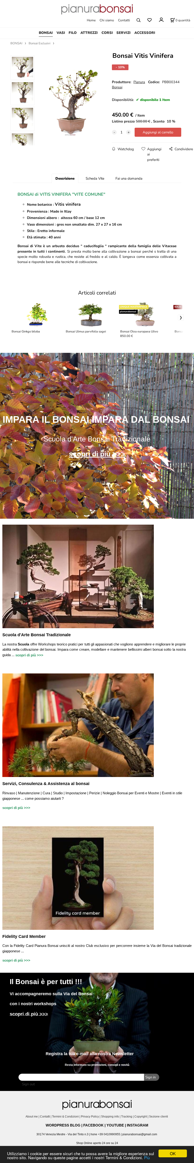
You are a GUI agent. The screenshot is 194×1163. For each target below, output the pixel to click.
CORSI (107, 32)
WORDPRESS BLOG (63, 1125)
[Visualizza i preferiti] (149, 20)
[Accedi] (161, 20)
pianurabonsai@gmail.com (139, 1134)
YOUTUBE (115, 1125)
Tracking (126, 1116)
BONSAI (46, 32)
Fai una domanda (128, 178)
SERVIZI (123, 32)
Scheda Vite (95, 178)
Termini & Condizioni (65, 1116)
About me (32, 1116)
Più (147, 1157)
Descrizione (65, 178)
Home (91, 20)
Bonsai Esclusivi (39, 43)
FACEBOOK (93, 1125)
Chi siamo (107, 20)
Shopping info (110, 1116)
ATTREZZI (89, 32)
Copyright (140, 1116)
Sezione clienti (159, 1116)
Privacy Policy (90, 1116)
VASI (61, 32)
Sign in (150, 1077)
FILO (73, 32)
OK (173, 1153)
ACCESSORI (144, 32)
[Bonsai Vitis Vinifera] (70, 102)
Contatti (124, 20)
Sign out (28, 1084)
